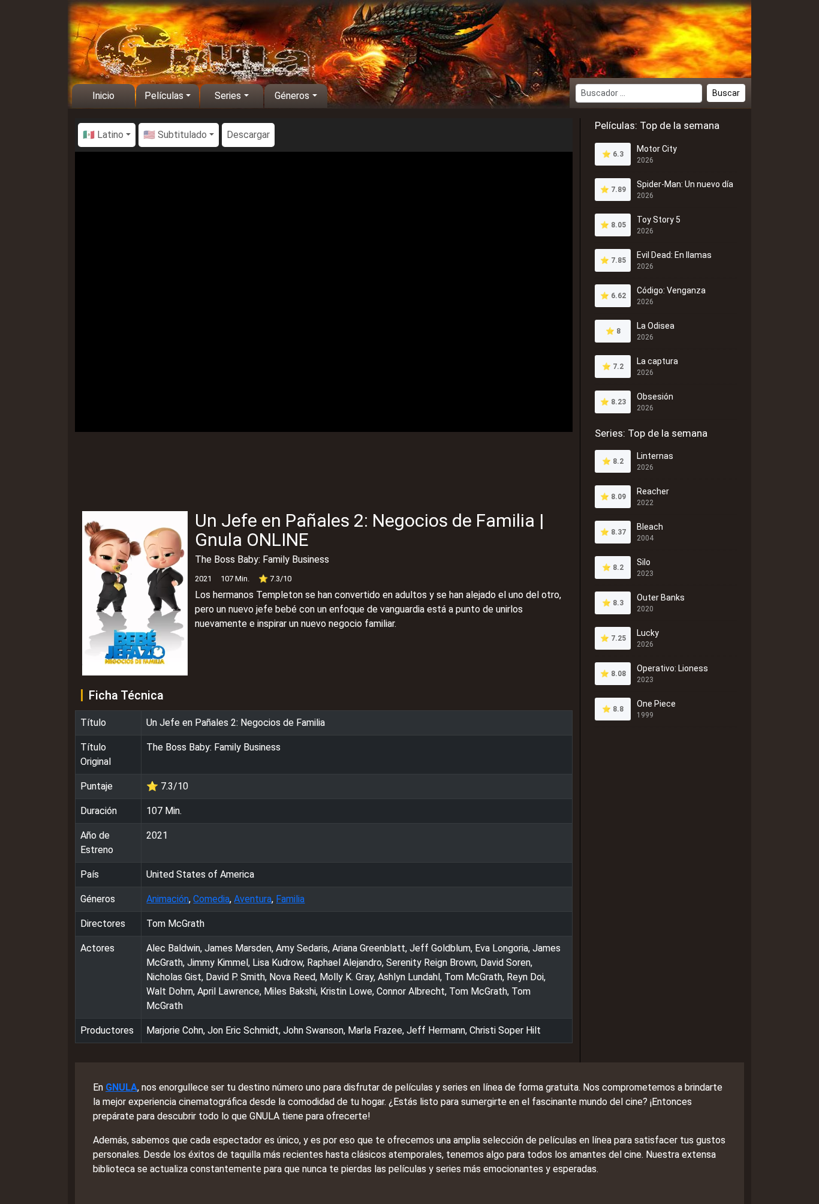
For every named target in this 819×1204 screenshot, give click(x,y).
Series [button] (228, 95)
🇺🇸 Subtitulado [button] (175, 134)
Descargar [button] (248, 134)
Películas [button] (163, 95)
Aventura (253, 899)
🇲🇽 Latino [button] (103, 134)
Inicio (103, 95)
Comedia (211, 899)
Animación (167, 899)
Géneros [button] (292, 95)
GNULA (121, 1087)
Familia (290, 899)
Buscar (726, 93)
